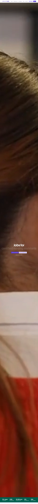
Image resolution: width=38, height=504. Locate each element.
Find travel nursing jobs (15, 252)
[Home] (5, 1)
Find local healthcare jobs (22, 252)
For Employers (20, 1)
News (23, 1)
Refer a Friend (30, 1)
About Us (26, 1)
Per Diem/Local (15, 1)
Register (35, 1)
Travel (11, 1)
